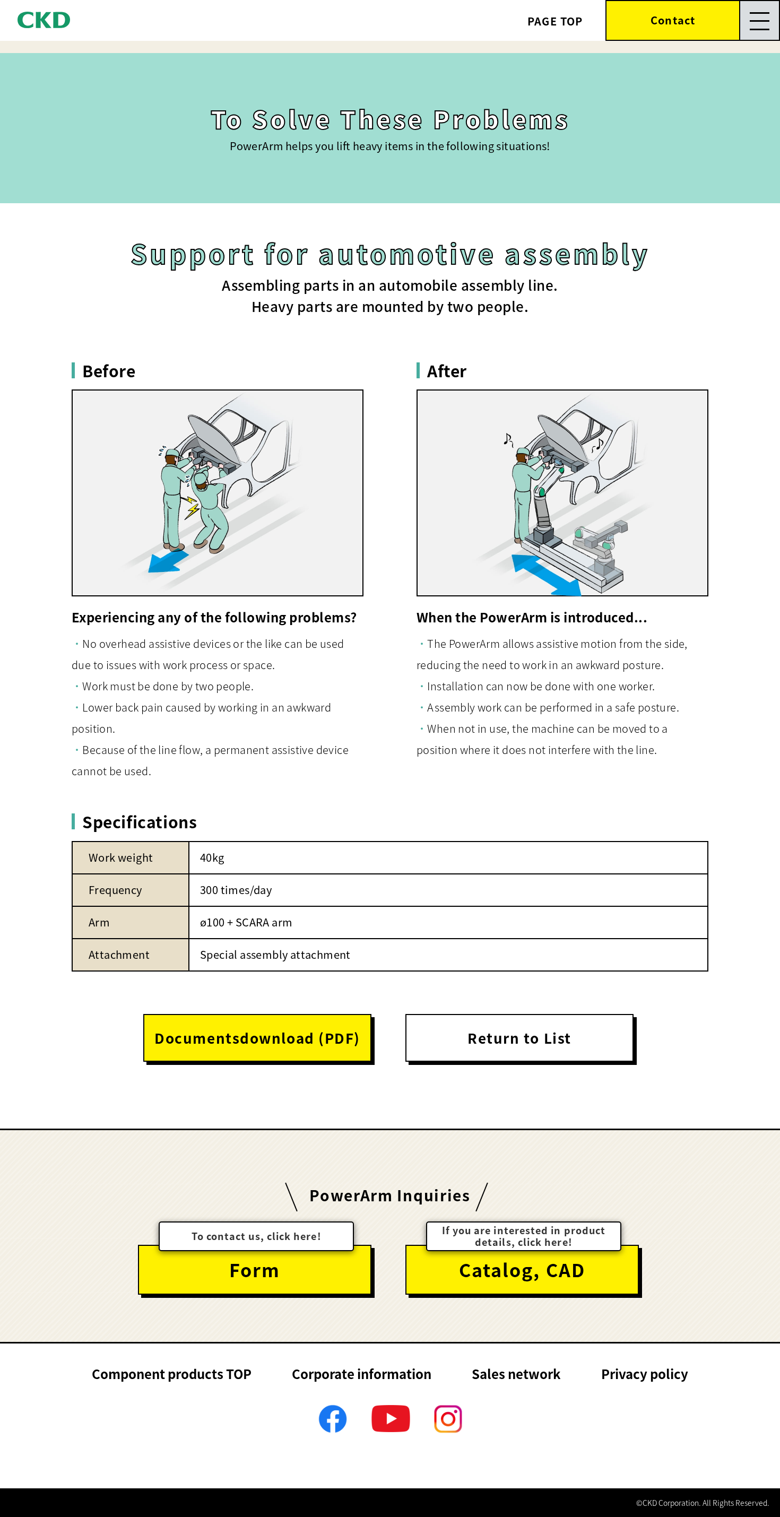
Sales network (516, 1373)
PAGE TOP (555, 21)
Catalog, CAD (522, 1269)
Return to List (519, 1037)
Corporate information (361, 1373)
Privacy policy (644, 1373)
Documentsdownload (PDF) (257, 1037)
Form (254, 1269)
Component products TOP (172, 1373)
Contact (673, 20)
